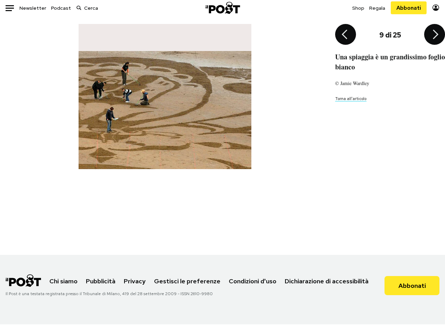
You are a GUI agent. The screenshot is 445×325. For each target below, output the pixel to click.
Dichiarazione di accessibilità (327, 281)
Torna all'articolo (350, 98)
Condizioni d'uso (252, 281)
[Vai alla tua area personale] (435, 7)
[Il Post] (222, 8)
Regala (377, 8)
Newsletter (32, 8)
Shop (358, 8)
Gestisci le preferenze (187, 281)
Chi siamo (63, 281)
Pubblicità (100, 281)
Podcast (61, 8)
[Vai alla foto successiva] (434, 35)
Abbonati (408, 7)
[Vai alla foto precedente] (345, 35)
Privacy (135, 281)
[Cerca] (78, 8)
